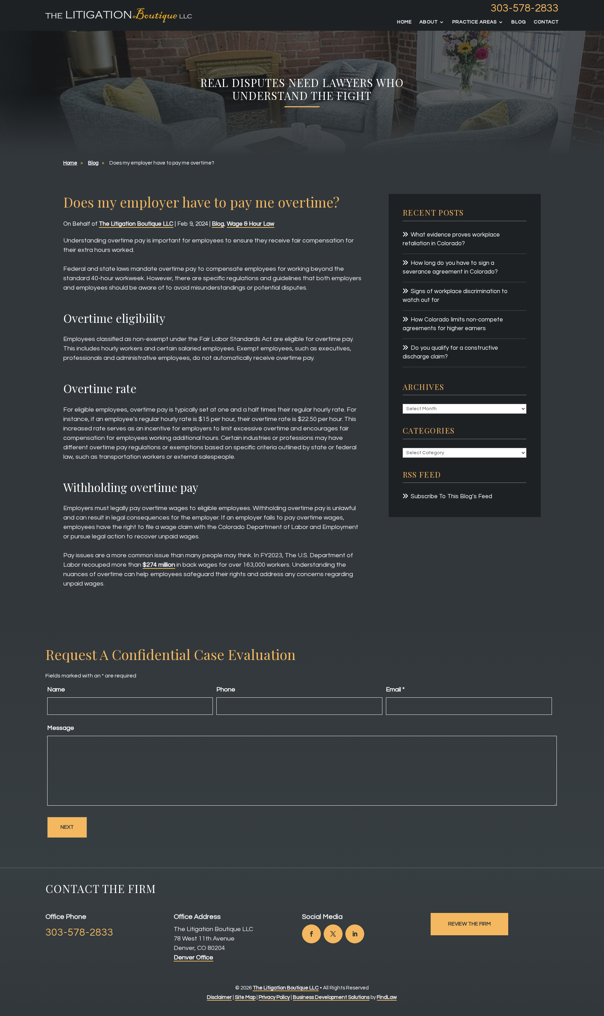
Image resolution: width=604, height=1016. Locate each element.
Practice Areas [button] (474, 22)
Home (404, 22)
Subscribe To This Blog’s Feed (451, 496)
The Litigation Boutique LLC (136, 224)
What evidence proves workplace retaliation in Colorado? (451, 239)
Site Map (245, 997)
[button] (597, 965)
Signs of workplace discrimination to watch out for (455, 296)
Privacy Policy (274, 997)
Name (56, 689)
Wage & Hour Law (250, 224)
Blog (518, 22)
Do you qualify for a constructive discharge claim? (450, 352)
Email (395, 689)
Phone (225, 689)
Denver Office (193, 957)
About (428, 22)
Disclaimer (219, 997)
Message (60, 728)
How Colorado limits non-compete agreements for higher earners (453, 324)
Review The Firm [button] (469, 924)
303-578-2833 (525, 8)
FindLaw (387, 997)
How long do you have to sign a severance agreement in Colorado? (450, 267)
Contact (546, 22)
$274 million (159, 564)
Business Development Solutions (331, 997)
